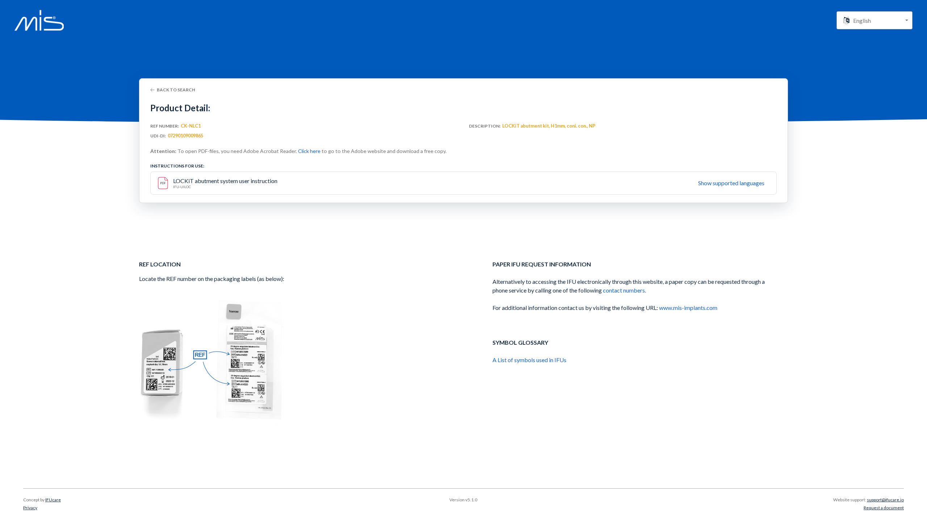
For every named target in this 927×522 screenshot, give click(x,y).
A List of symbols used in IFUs (529, 359)
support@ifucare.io (885, 499)
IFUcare (53, 499)
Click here (309, 151)
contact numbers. (624, 290)
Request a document (884, 507)
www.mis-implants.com (688, 307)
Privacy (30, 507)
